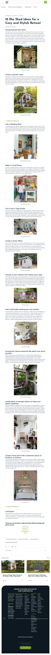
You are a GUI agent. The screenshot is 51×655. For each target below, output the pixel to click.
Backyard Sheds (19, 605)
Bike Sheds (10, 597)
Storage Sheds (11, 594)
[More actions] (45, 15)
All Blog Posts (34, 631)
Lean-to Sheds (19, 600)
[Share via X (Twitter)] (9, 546)
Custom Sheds (19, 597)
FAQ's (32, 594)
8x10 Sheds (10, 609)
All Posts (3, 7)
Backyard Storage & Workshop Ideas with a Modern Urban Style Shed (37, 576)
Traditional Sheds (19, 596)
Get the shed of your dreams (25, 637)
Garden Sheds (11, 596)
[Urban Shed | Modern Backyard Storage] (38, 566)
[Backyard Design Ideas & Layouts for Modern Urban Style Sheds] (12, 566)
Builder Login (34, 611)
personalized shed (34, 539)
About (39, 596)
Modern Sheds (19, 594)
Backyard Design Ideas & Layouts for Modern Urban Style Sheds (12, 576)
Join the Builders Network (39, 604)
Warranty (40, 612)
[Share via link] (15, 546)
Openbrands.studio (44, 618)
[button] (25, 647)
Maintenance (28, 7)
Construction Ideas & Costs (11, 542)
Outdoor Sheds (19, 599)
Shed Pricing (34, 606)
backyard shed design (23, 539)
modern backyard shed (11, 539)
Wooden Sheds (19, 602)
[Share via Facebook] (6, 546)
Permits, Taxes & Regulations (15, 7)
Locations (40, 597)
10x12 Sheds (11, 613)
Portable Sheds (19, 603)
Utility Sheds (18, 606)
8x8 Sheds (10, 608)
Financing (33, 596)
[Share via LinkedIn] (12, 546)
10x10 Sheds (11, 612)
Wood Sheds (10, 600)
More (35, 7)
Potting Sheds (11, 599)
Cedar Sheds (18, 608)
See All (48, 557)
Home (39, 594)
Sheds (23, 618)
